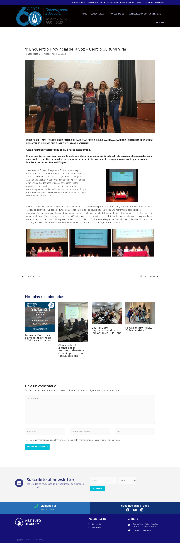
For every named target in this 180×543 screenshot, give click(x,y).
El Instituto (77, 2)
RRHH (139, 2)
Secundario (158, 22)
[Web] (135, 432)
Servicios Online (95, 2)
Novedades (46, 53)
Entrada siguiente (148, 276)
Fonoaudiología (32, 53)
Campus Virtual (127, 2)
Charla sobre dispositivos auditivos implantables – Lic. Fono (106, 330)
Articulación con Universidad (145, 13)
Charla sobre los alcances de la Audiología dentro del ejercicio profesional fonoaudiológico (71, 350)
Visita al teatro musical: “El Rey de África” (139, 329)
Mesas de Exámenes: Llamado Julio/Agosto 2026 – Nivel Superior (38, 337)
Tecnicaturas (96, 13)
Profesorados (116, 13)
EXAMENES (159, 2)
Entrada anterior (31, 276)
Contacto (148, 2)
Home (84, 13)
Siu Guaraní (112, 2)
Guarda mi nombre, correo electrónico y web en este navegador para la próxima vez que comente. (75, 439)
